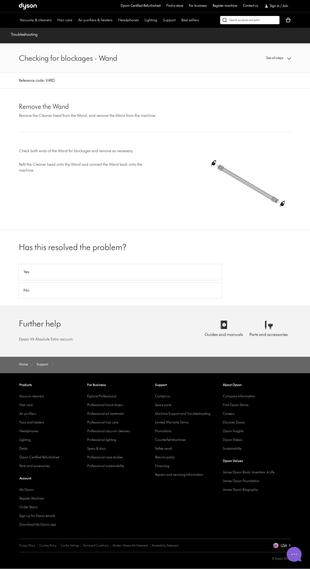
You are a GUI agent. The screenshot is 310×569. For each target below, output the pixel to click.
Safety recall (163, 449)
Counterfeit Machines (170, 440)
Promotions (163, 431)
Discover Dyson (234, 422)
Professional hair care (102, 422)
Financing (162, 466)
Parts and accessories (34, 466)
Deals (23, 449)
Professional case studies (105, 457)
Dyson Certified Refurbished (141, 6)
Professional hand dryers (105, 405)
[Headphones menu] (141, 20)
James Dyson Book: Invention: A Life (248, 472)
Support (169, 20)
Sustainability (232, 449)
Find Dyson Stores (235, 405)
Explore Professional (101, 396)
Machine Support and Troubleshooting (182, 414)
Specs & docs (96, 449)
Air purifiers (27, 414)
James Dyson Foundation (241, 481)
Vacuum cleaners (31, 396)
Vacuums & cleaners (36, 20)
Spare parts (163, 405)
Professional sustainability (105, 466)
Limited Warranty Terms (172, 422)
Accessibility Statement (165, 545)
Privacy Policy (27, 545)
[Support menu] (178, 20)
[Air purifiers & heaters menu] (114, 20)
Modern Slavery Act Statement (130, 545)
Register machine (225, 6)
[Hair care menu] (74, 20)
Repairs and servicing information (179, 475)
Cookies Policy (47, 545)
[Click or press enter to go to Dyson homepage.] (28, 6)
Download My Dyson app (37, 525)
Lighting (151, 20)
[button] (259, 58)
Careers (228, 414)
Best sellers (190, 20)
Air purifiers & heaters (95, 20)
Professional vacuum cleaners (108, 431)
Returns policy (165, 457)
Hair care (64, 20)
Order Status (28, 507)
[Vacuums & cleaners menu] (54, 20)
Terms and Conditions (95, 545)
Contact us (250, 6)
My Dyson (26, 490)
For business (198, 6)
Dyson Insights (233, 431)
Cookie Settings (70, 545)
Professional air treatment (105, 414)
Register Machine (31, 498)
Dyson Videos (232, 440)
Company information (239, 396)
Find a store (174, 6)
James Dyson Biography (240, 490)
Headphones (128, 20)
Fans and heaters (31, 422)
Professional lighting (101, 440)
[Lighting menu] (159, 20)
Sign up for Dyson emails (37, 516)
